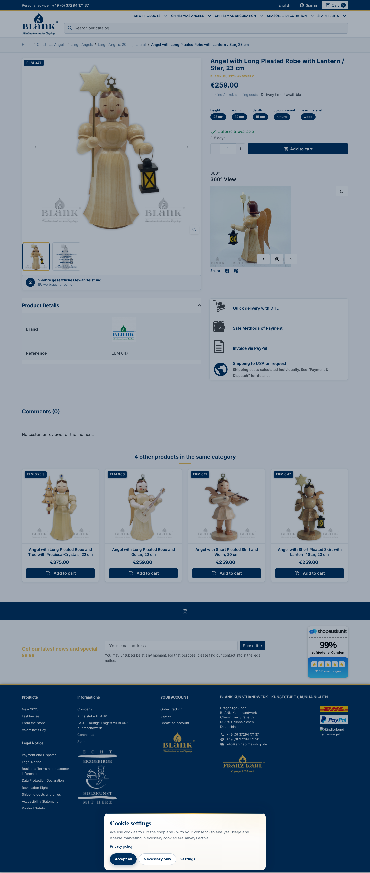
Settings (187, 859)
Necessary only (157, 859)
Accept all (123, 859)
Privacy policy (121, 846)
